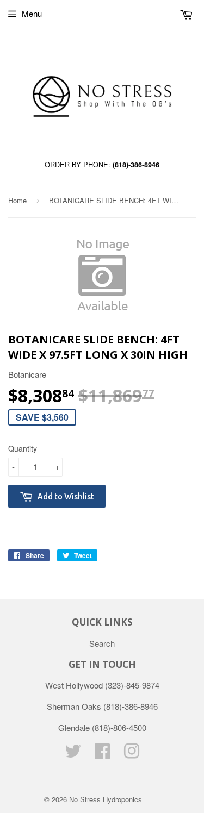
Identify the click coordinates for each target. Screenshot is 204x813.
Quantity (22, 448)
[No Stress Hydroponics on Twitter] (73, 754)
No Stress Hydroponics (105, 799)
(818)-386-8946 (136, 165)
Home (17, 200)
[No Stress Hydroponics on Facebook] (102, 754)
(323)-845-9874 (132, 685)
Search (102, 643)
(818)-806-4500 (119, 727)
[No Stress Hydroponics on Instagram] (131, 754)
